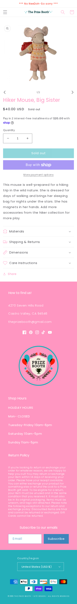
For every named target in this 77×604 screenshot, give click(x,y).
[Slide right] (72, 92)
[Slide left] (4, 92)
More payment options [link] (38, 174)
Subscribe (56, 538)
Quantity (9, 130)
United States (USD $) (37, 567)
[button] (5, 12)
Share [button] (12, 274)
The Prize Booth (22, 596)
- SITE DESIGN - (40, 596)
